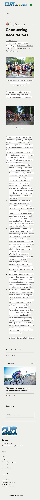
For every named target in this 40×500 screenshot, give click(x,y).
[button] (31, 4)
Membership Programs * (9, 462)
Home (3, 456)
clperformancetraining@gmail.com (12, 446)
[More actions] (33, 24)
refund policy (6, 484)
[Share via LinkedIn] (16, 349)
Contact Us (5, 474)
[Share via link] (20, 349)
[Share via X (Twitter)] (11, 349)
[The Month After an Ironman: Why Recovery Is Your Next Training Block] (20, 376)
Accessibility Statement (9, 482)
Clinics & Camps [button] (6, 465)
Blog (3, 471)
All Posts (6, 13)
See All (32, 363)
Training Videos (6, 468)
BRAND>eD (19, 495)
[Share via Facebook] (6, 349)
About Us (4, 459)
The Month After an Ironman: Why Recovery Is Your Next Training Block (18, 389)
